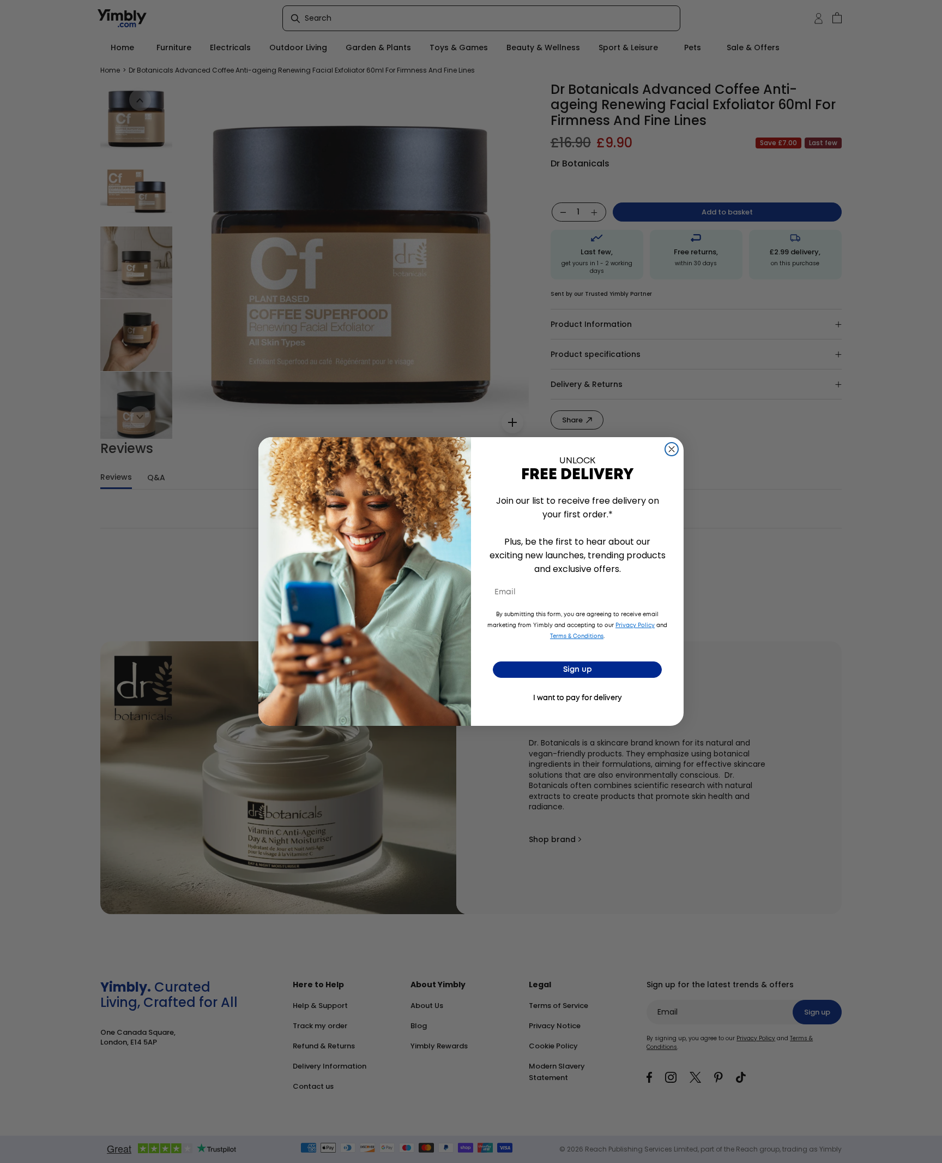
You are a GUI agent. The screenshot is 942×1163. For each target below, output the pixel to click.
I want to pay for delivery (577, 698)
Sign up (577, 669)
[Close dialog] (671, 449)
